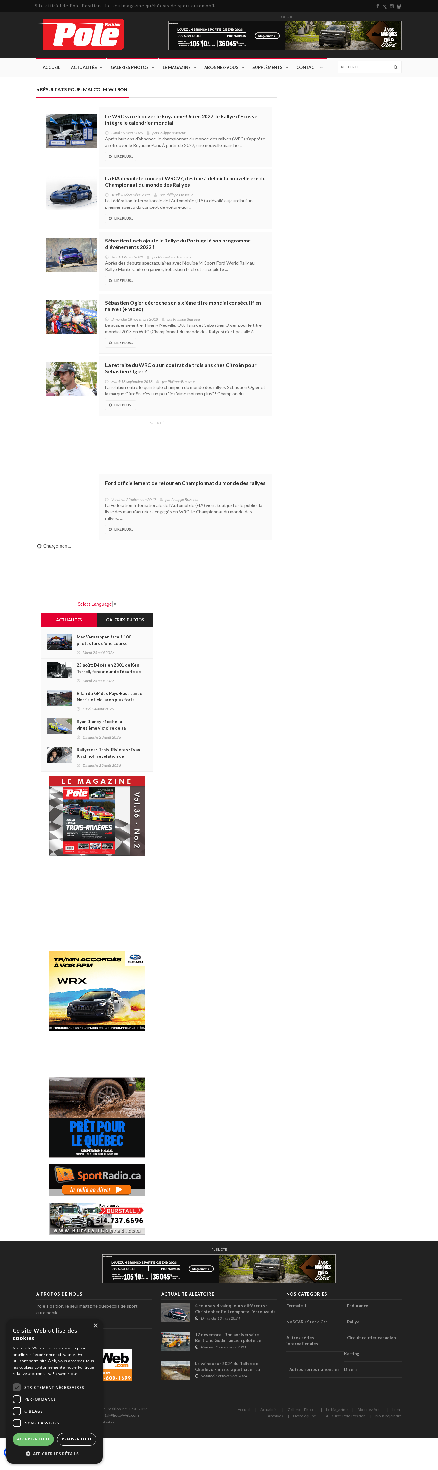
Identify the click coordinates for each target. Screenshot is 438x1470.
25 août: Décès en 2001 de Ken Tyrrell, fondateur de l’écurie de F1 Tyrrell (109, 671)
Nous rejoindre (388, 1416)
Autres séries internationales (302, 1340)
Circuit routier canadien (371, 1337)
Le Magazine (176, 67)
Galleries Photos (302, 1409)
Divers (351, 1369)
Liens (397, 1409)
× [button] (95, 1325)
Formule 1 (296, 1305)
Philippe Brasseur (171, 133)
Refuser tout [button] (77, 1439)
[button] (54, 1453)
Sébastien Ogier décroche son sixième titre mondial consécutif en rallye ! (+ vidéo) (183, 306)
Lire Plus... (123, 156)
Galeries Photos (130, 67)
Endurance (357, 1305)
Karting (351, 1353)
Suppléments (267, 67)
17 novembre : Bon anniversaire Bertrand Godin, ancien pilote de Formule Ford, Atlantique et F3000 (230, 1340)
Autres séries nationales (314, 1369)
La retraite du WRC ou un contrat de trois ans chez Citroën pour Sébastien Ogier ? (181, 368)
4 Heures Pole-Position (346, 1416)
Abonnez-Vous (221, 67)
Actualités (84, 67)
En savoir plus (65, 1373)
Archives (275, 1416)
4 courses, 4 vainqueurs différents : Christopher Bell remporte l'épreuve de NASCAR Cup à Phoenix (235, 1311)
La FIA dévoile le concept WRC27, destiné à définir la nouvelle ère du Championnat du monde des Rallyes (185, 181)
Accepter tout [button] (33, 1439)
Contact (306, 67)
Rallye (353, 1321)
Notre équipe (304, 1416)
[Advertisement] (156, 443)
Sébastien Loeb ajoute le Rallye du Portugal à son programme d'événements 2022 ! (178, 243)
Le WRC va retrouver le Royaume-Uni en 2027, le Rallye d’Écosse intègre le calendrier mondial (181, 119)
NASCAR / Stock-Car (306, 1321)
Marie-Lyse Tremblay (174, 257)
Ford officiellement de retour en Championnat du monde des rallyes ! (185, 486)
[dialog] (54, 1391)
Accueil (51, 67)
